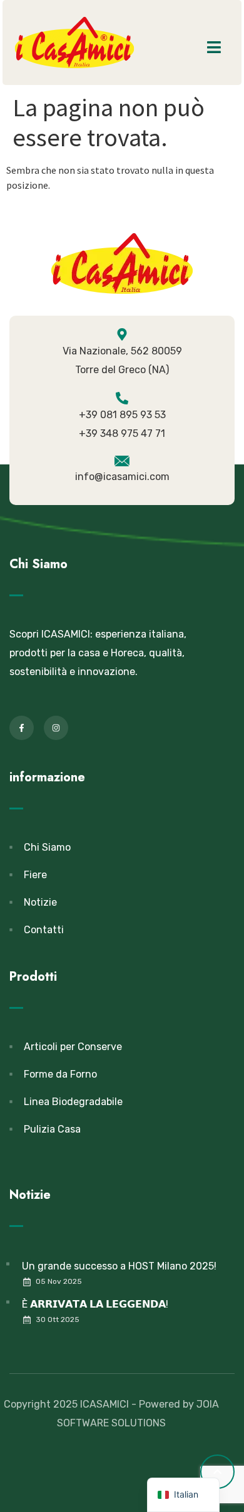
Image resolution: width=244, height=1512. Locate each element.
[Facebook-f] (21, 728)
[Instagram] (56, 728)
